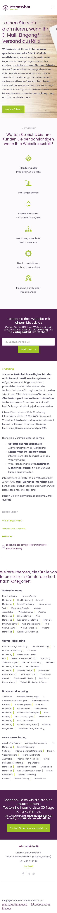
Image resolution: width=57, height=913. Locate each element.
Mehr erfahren (13, 109)
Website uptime (26, 612)
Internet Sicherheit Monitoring (29, 751)
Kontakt (28, 866)
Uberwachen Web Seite (28, 759)
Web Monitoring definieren (29, 770)
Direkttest (26, 349)
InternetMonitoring (25, 604)
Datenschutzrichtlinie (40, 904)
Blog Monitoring (9, 596)
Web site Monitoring (31, 624)
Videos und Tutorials (13, 528)
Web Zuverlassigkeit (24, 716)
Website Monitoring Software (34, 682)
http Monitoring (24, 600)
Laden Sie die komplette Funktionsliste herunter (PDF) (26, 546)
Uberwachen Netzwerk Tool (23, 658)
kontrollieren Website (26, 766)
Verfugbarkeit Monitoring (36, 743)
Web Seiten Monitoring (27, 620)
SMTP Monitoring (28, 674)
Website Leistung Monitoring (31, 728)
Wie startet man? (12, 520)
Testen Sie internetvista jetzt (26, 828)
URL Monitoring (24, 616)
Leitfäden (7, 536)
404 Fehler (7, 696)
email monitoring (41, 646)
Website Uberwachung (27, 632)
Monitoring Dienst (23, 704)
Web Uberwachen (29, 628)
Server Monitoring (25, 670)
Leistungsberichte (28, 192)
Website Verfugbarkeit (27, 724)
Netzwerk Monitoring (32, 662)
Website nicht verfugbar (28, 712)
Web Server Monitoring (24, 678)
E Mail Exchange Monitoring (15, 646)
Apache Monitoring (11, 743)
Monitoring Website (20, 608)
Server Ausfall (23, 708)
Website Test (40, 778)
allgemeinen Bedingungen (14, 904)
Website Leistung (21, 778)
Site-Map (6, 908)
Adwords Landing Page (27, 696)
